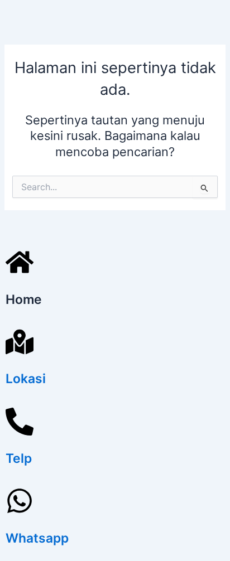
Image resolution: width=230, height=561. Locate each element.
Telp (19, 458)
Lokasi (26, 378)
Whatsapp (37, 538)
